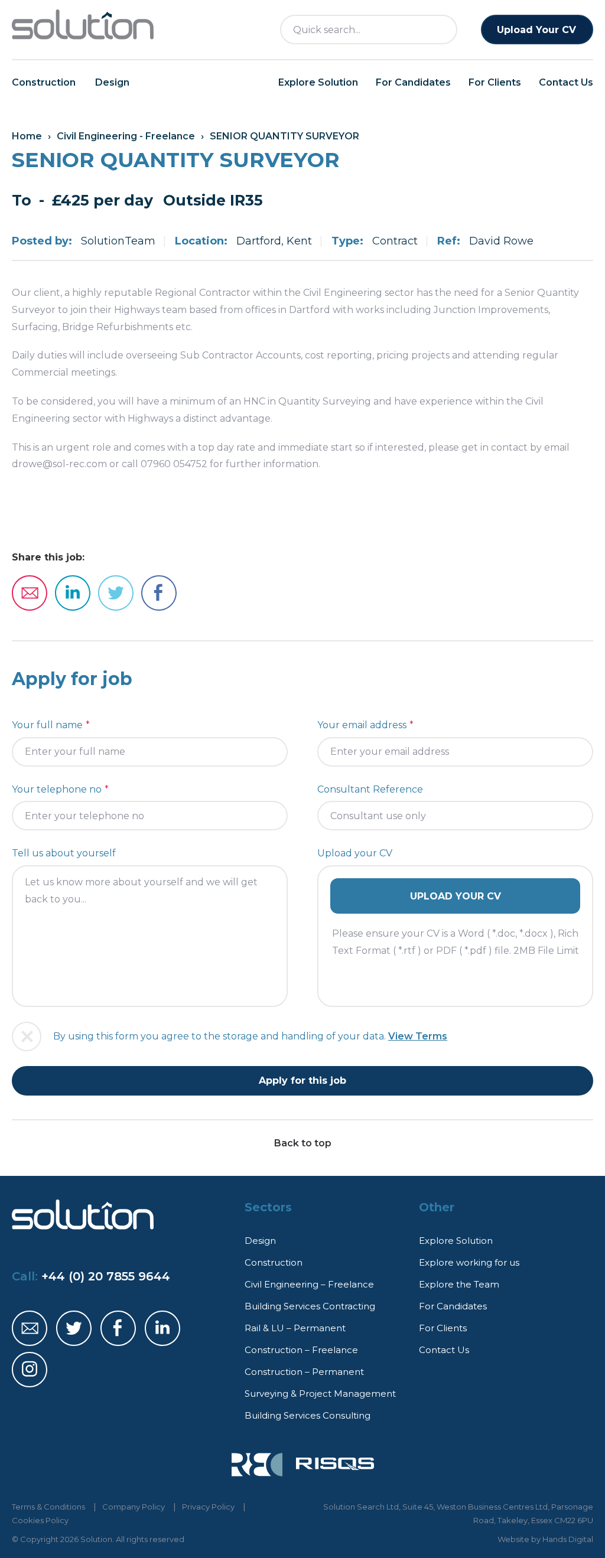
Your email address (361, 725)
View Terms (417, 1036)
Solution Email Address (29, 1328)
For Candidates (413, 82)
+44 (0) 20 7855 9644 (105, 1276)
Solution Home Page (83, 24)
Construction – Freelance (301, 1349)
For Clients (495, 82)
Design (112, 82)
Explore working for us (469, 1262)
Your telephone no (57, 789)
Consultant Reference (370, 789)
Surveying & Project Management (320, 1393)
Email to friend (29, 593)
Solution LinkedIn (162, 1328)
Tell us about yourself (64, 853)
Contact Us (566, 82)
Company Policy (133, 1506)
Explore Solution (318, 82)
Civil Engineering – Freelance (309, 1284)
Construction (44, 82)
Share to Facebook (159, 593)
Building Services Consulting (307, 1415)
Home (27, 136)
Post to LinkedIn (72, 593)
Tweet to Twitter (116, 593)
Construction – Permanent (304, 1371)
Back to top (302, 1143)
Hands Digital (567, 1539)
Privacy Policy (208, 1506)
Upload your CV (354, 853)
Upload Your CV (536, 29)
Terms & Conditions (48, 1506)
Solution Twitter (74, 1328)
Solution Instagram (29, 1369)
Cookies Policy (40, 1520)
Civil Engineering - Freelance (126, 136)
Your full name (47, 725)
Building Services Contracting (310, 1306)
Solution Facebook (118, 1328)
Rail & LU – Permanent (295, 1328)
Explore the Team (459, 1284)
